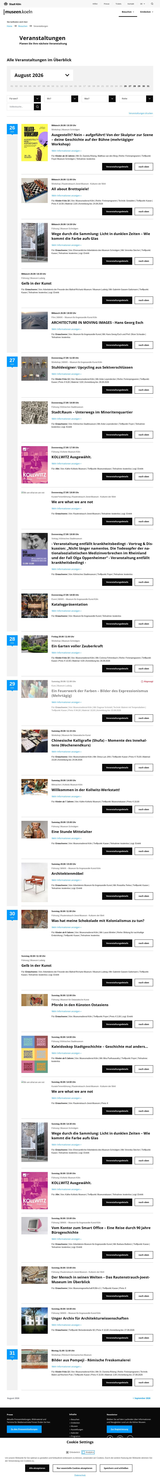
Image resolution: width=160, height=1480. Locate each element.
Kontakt (131, 4)
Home (9, 26)
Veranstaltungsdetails (117, 166)
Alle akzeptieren (37, 1468)
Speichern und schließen (116, 1468)
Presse (106, 4)
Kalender (74, 1433)
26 (125, 86)
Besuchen (23, 26)
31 (148, 86)
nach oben (144, 166)
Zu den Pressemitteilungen (24, 1429)
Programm (75, 1436)
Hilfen (96, 4)
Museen (74, 1426)
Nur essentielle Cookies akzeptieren (74, 1468)
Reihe (124, 99)
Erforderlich (75, 1452)
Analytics (90, 1452)
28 (134, 86)
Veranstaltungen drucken (141, 113)
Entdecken (75, 1422)
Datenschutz (80, 1475)
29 (139, 86)
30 (143, 86)
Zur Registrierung (119, 1429)
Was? (86, 99)
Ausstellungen (76, 1429)
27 (130, 86)
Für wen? (14, 99)
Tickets (118, 4)
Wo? (49, 99)
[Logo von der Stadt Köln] (12, 3)
